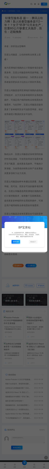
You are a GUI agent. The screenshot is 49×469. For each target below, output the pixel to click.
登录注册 (16, 242)
